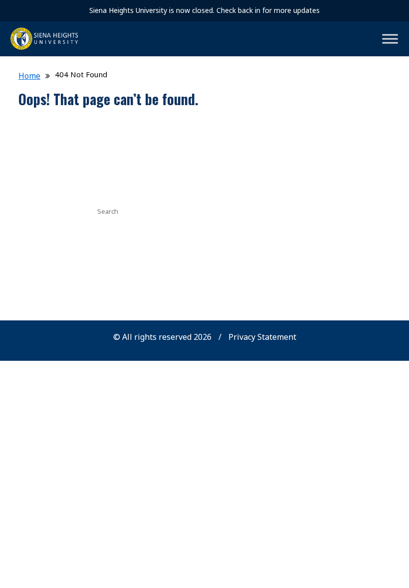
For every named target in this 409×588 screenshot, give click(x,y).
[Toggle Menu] (390, 38)
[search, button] (271, 210)
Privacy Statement (262, 336)
